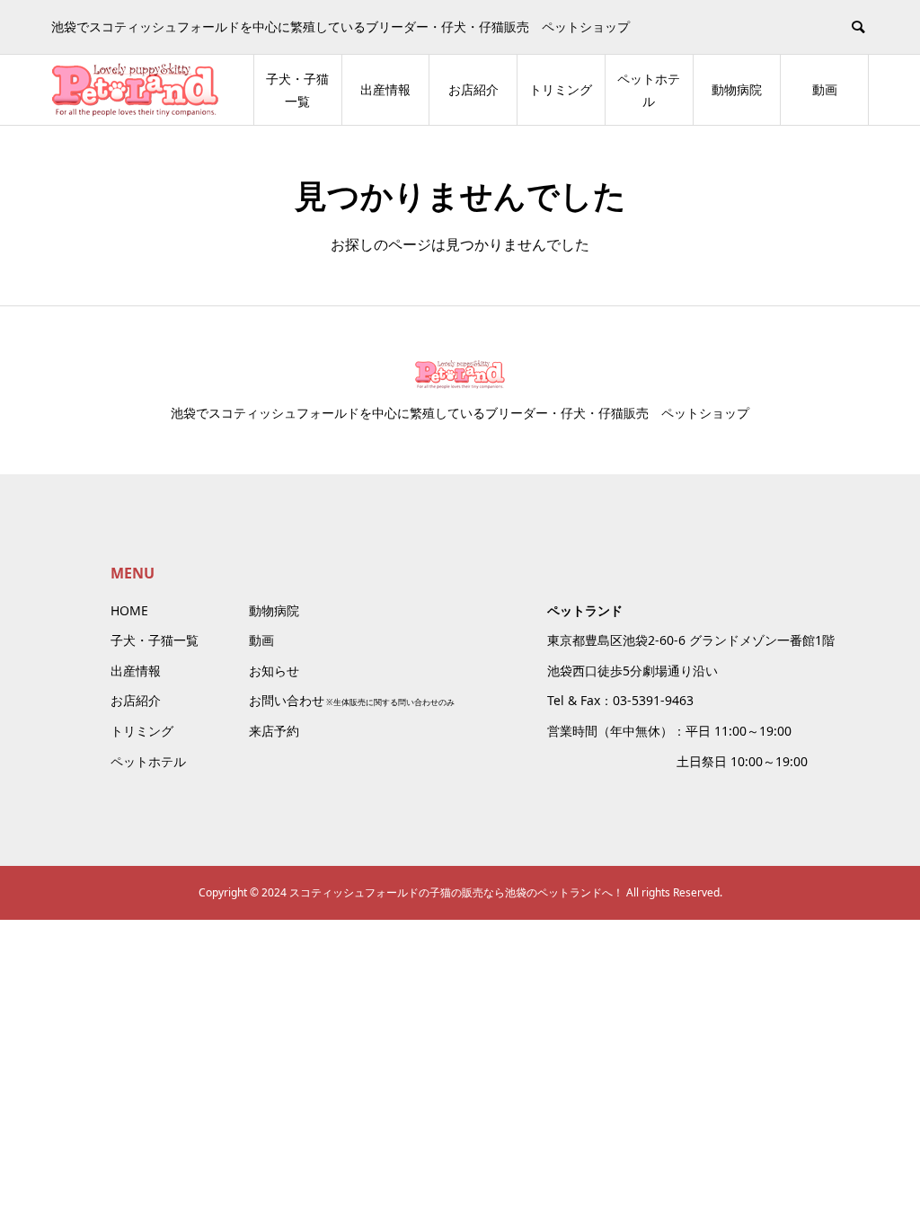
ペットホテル (648, 90)
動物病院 (737, 89)
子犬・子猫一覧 (297, 90)
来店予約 (274, 730)
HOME (129, 610)
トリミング (560, 89)
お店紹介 (473, 89)
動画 (824, 89)
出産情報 (385, 89)
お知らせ (274, 670)
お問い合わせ (286, 700)
